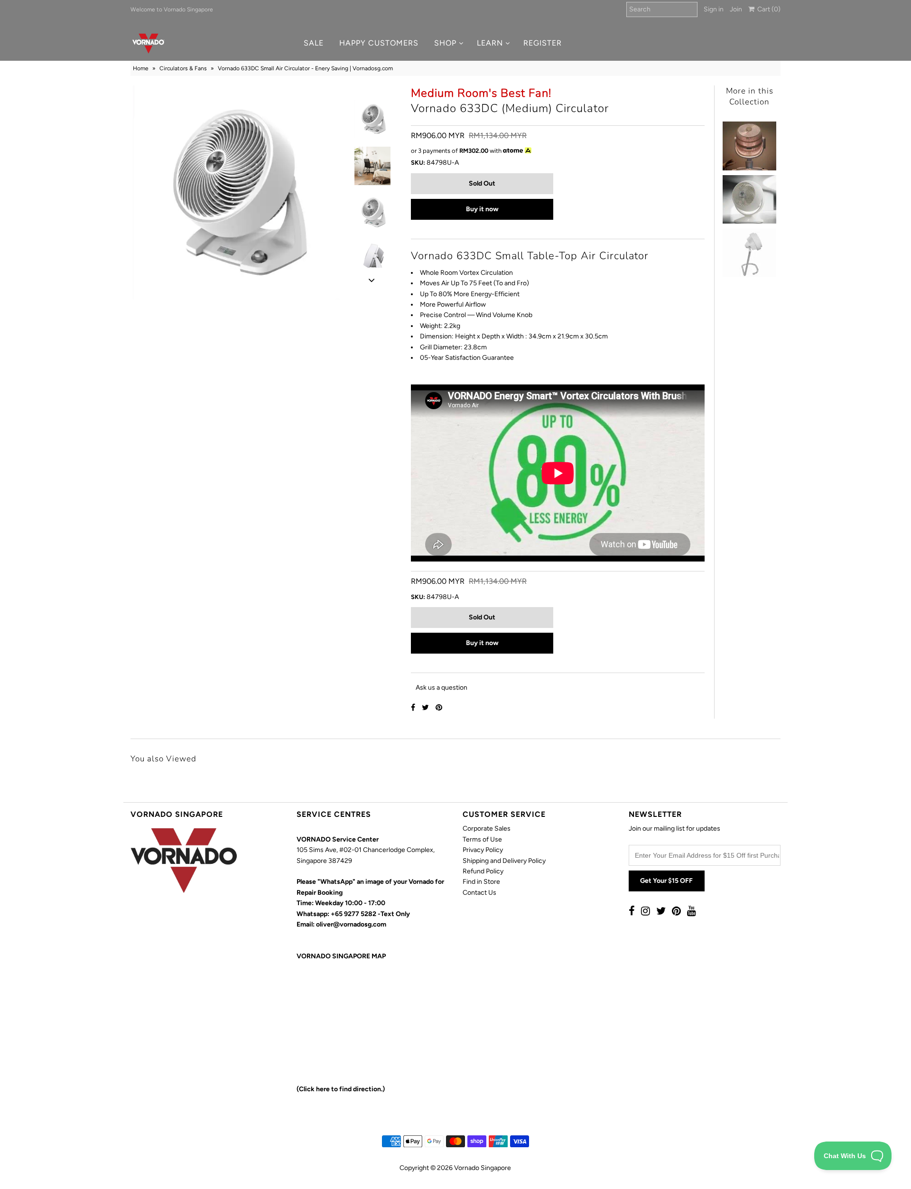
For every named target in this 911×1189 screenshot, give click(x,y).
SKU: (418, 162)
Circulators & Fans (183, 68)
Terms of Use (482, 839)
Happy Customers (378, 42)
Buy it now (482, 209)
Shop (445, 42)
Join (736, 9)
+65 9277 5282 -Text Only (370, 914)
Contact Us (479, 893)
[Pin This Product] (439, 707)
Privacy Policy (483, 850)
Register (542, 42)
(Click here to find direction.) (341, 1089)
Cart (767, 9)
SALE (314, 42)
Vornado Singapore (482, 1168)
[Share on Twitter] (426, 707)
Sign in (714, 9)
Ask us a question (441, 687)
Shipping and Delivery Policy (504, 861)
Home (141, 68)
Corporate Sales (487, 828)
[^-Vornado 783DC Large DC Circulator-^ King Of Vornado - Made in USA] (749, 250)
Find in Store (481, 882)
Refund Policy (483, 871)
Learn (490, 42)
